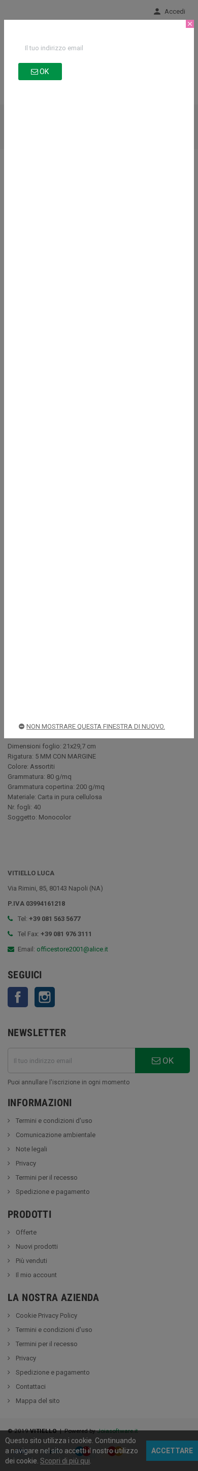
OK (43, 71)
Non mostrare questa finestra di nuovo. (95, 726)
